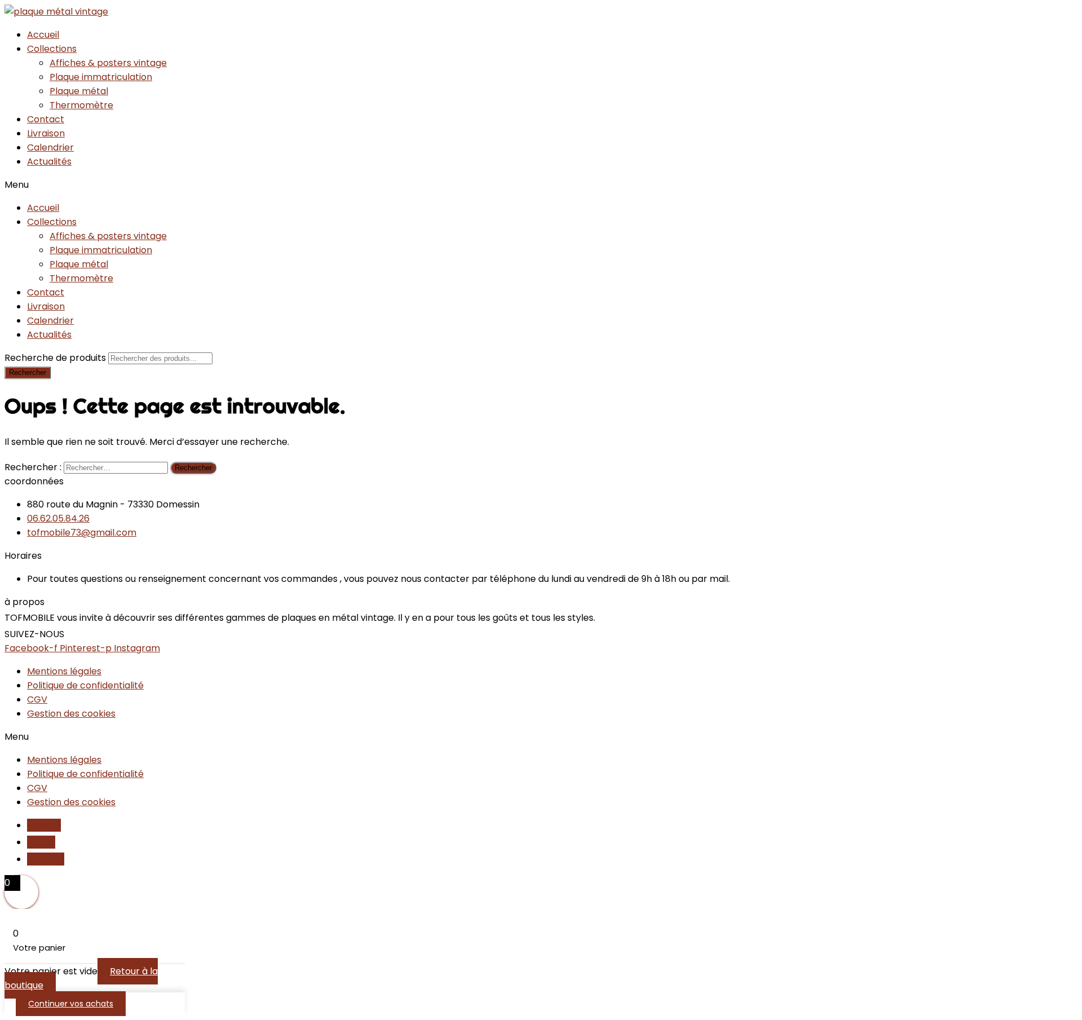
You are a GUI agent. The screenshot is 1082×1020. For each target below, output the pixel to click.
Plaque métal (79, 91)
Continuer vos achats (70, 1003)
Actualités (49, 161)
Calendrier (50, 147)
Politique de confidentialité (85, 685)
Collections (52, 48)
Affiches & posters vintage (108, 62)
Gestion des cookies (71, 713)
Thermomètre (81, 105)
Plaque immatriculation (101, 76)
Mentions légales (64, 671)
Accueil (43, 34)
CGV (37, 699)
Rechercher (27, 372)
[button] (541, 185)
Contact (45, 119)
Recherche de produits (56, 357)
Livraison (46, 133)
